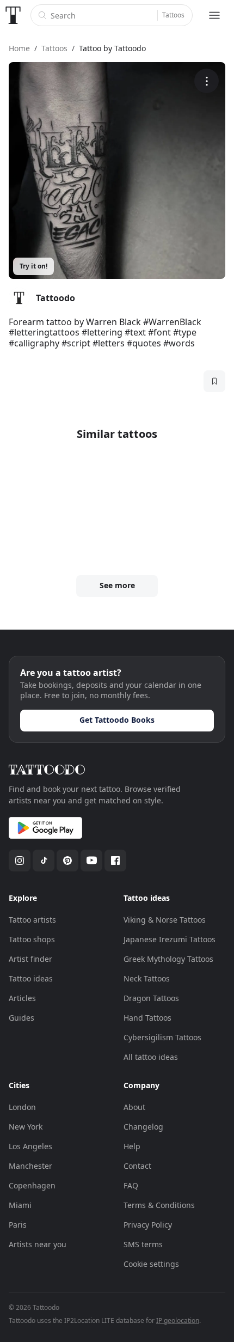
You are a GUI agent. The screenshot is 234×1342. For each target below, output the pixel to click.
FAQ (131, 1185)
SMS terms (143, 1244)
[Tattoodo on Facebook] (115, 860)
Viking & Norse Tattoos (165, 919)
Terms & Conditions (159, 1205)
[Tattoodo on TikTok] (43, 860)
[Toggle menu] (214, 15)
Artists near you (37, 1244)
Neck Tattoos (147, 978)
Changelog (143, 1126)
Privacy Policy (148, 1224)
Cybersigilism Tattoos (162, 1037)
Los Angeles (30, 1146)
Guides (21, 1017)
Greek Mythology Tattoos (168, 959)
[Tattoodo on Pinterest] (67, 860)
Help (132, 1146)
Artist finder (30, 959)
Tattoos (173, 15)
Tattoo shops (32, 939)
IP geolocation (177, 1320)
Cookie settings (151, 1264)
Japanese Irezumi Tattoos (169, 939)
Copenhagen (32, 1185)
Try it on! (33, 266)
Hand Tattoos (147, 1017)
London (22, 1107)
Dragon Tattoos (151, 998)
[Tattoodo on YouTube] (91, 860)
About (134, 1107)
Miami (20, 1205)
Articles (22, 998)
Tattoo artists (32, 919)
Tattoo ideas (31, 978)
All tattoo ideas (151, 1057)
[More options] (206, 81)
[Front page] (13, 15)
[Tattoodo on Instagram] (19, 860)
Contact (137, 1166)
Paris (18, 1224)
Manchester (30, 1166)
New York (25, 1126)
